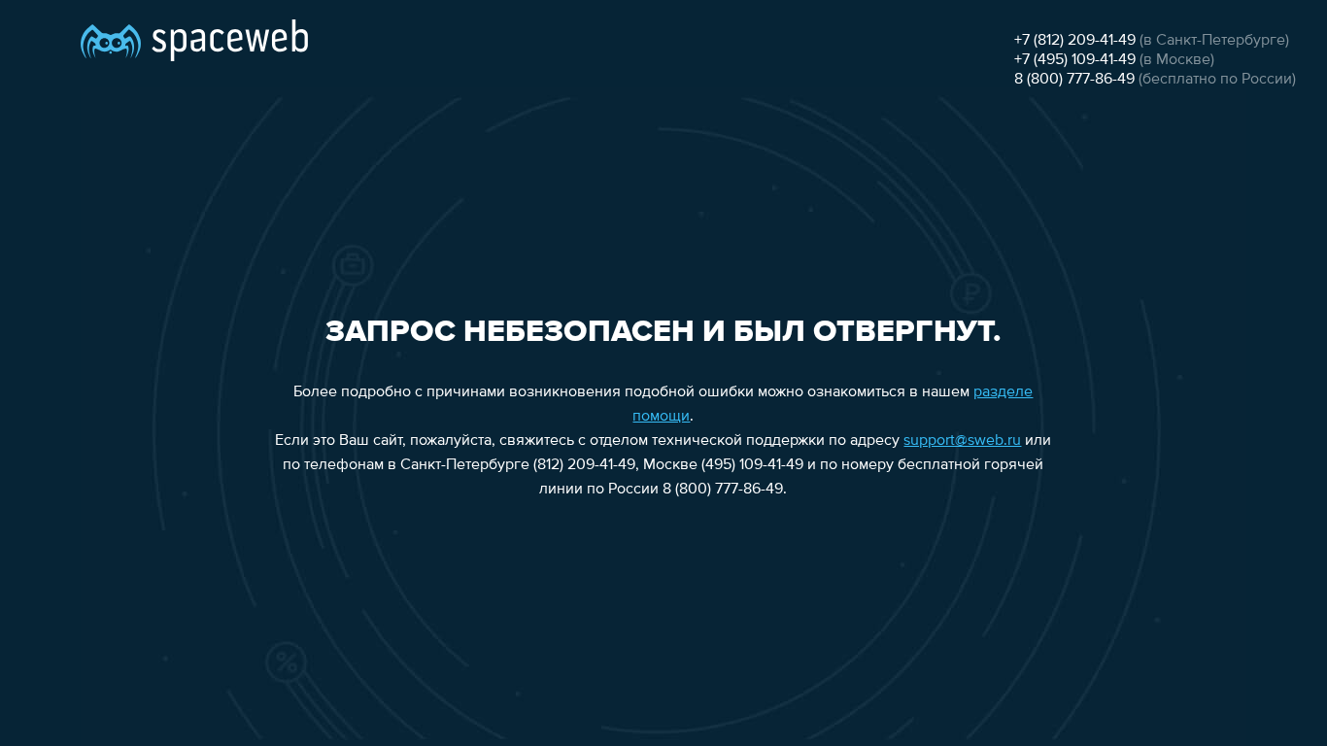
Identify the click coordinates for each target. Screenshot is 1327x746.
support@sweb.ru (962, 441)
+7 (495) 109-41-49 (1075, 60)
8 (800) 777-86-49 (1074, 79)
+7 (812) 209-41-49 (1075, 41)
